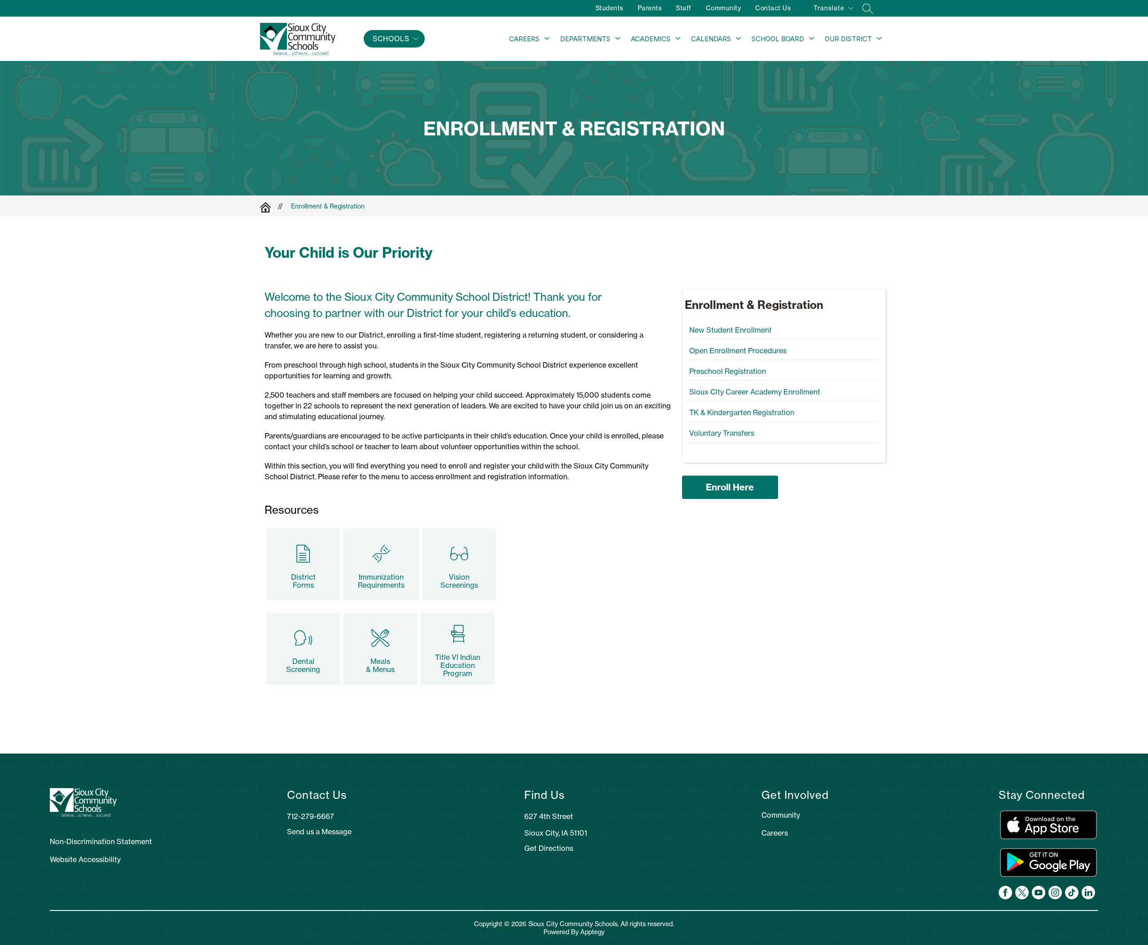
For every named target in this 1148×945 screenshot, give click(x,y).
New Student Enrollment (730, 329)
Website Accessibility (85, 859)
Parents (650, 8)
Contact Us (773, 8)
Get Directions (548, 848)
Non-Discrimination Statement (101, 841)
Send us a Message (319, 831)
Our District (848, 39)
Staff (683, 8)
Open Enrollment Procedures (738, 350)
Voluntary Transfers (721, 433)
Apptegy (592, 932)
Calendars (711, 39)
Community (723, 8)
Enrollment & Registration (328, 206)
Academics (650, 39)
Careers (524, 39)
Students (609, 8)
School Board (778, 39)
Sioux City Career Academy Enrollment (754, 391)
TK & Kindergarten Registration (741, 412)
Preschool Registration (727, 371)
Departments (585, 39)
